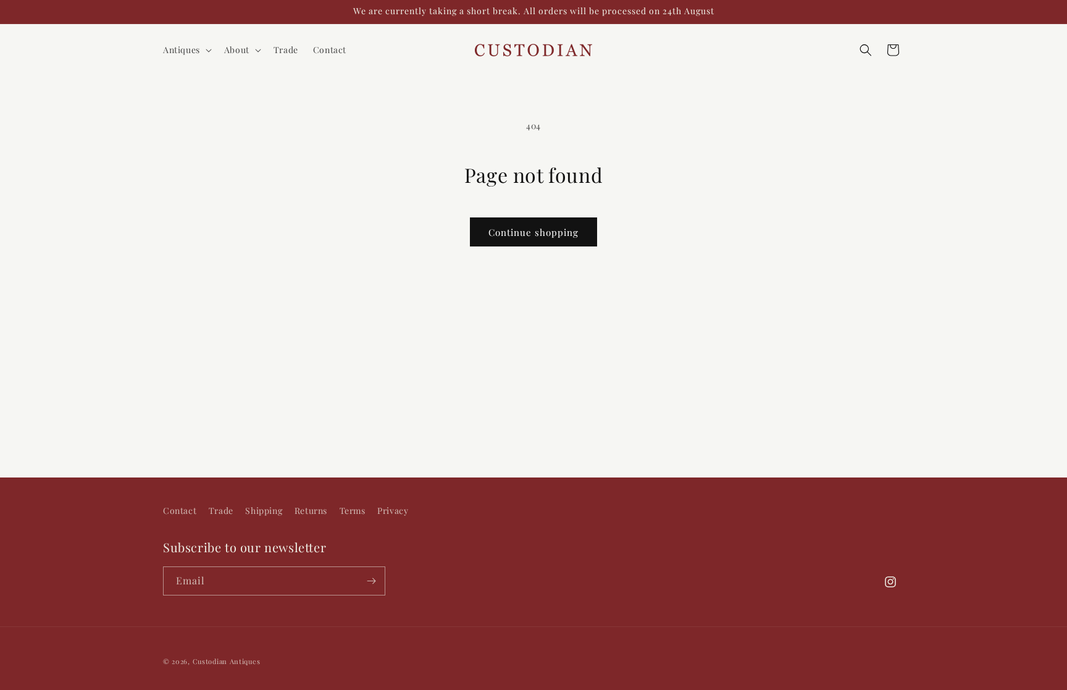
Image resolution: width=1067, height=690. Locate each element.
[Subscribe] (371, 580)
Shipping (263, 510)
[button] (186, 50)
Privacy (392, 510)
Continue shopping (533, 232)
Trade (221, 510)
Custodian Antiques (227, 661)
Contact (179, 510)
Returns (311, 510)
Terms (353, 510)
